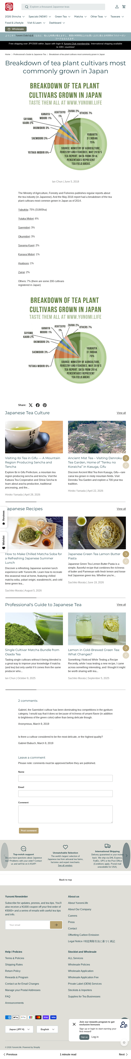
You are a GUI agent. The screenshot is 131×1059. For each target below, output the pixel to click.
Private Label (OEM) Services (85, 983)
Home (7, 54)
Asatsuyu (23, 263)
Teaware (115, 16)
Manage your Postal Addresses (22, 990)
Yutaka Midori (26, 218)
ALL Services (75, 958)
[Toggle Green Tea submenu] (69, 17)
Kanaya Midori (26, 254)
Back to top (65, 879)
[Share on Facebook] (37, 405)
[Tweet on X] (30, 405)
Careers (72, 915)
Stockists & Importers (80, 990)
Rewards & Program (16, 977)
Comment (23, 802)
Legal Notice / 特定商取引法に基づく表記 (91, 941)
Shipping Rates (14, 964)
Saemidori (24, 227)
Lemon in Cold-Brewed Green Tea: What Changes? (94, 652)
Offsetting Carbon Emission (83, 935)
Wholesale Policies (79, 964)
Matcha (78, 16)
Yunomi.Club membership (77, 43)
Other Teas (97, 16)
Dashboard (55, 22)
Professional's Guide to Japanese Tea (29, 54)
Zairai (21, 272)
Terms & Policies (14, 958)
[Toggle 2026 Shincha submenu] (23, 17)
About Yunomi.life (78, 903)
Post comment (29, 830)
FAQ (7, 996)
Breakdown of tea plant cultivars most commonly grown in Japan (77, 54)
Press (71, 922)
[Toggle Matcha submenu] (85, 17)
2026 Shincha (13, 16)
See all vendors (65, 865)
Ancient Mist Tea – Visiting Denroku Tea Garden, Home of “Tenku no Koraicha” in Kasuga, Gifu (95, 462)
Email (21, 787)
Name (21, 772)
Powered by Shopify (31, 1047)
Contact (72, 928)
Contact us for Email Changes (22, 983)
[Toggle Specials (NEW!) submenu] (50, 17)
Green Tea (61, 16)
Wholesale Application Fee (83, 977)
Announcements (14, 1003)
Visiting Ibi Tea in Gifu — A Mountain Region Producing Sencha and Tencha (32, 462)
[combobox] (63, 7)
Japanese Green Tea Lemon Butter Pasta (94, 556)
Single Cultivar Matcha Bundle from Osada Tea (32, 652)
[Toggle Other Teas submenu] (105, 17)
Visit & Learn (34, 22)
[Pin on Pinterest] (44, 405)
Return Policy (12, 971)
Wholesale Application (80, 971)
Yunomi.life (17, 1047)
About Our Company (79, 909)
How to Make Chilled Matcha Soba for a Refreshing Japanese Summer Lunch (33, 558)
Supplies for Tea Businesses (84, 996)
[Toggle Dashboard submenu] (64, 23)
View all (121, 413)
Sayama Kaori (26, 245)
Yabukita (23, 209)
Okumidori (24, 236)
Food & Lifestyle (14, 22)
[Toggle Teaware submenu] (123, 17)
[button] (123, 6)
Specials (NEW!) (38, 16)
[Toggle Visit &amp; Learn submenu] (44, 23)
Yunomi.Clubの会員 (25, 35)
